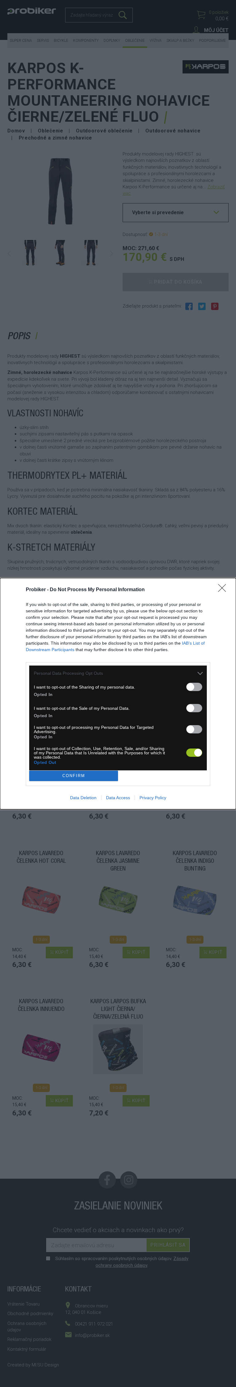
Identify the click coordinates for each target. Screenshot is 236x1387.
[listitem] (118, 673)
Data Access (118, 797)
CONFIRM (73, 775)
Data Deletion (83, 797)
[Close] (224, 590)
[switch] (194, 687)
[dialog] (118, 693)
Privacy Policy (153, 797)
